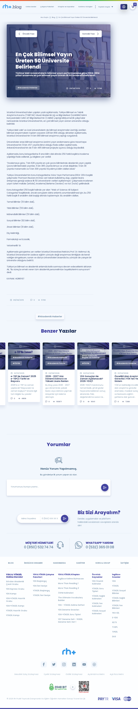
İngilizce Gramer (33, 563)
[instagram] (64, 664)
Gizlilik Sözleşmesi (74, 674)
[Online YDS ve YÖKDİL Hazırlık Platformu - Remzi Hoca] (69, 651)
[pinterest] (94, 664)
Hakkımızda (59, 563)
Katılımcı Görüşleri (85, 7)
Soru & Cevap (102, 563)
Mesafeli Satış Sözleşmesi (26, 674)
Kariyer (80, 563)
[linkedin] (74, 664)
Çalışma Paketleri (47, 7)
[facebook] (44, 664)
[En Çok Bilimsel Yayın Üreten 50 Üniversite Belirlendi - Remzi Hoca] (12, 7)
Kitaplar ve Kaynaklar (66, 7)
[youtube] (84, 664)
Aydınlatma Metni (96, 674)
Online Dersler (31, 7)
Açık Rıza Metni (117, 674)
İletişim (125, 563)
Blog (11, 563)
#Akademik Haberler (27, 87)
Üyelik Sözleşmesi (52, 674)
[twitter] (54, 664)
